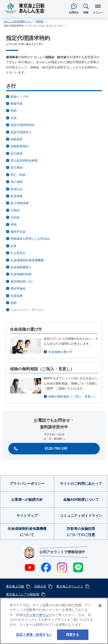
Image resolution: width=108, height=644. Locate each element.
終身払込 (17, 189)
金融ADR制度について (81, 499)
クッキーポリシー (39, 615)
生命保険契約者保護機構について (27, 532)
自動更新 (17, 139)
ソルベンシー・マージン (27, 310)
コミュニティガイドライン (81, 515)
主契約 (15, 210)
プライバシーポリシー (27, 483)
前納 (14, 303)
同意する (72, 634)
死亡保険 (17, 182)
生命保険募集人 (21, 267)
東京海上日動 (15, 586)
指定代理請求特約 (23, 125)
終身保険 (17, 196)
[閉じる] (99, 605)
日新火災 (40, 586)
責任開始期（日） (23, 281)
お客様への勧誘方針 (27, 499)
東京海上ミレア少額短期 (22, 594)
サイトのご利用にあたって (81, 483)
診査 (14, 246)
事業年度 (17, 103)
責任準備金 (18, 288)
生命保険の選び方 (60, 352)
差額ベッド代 (20, 96)
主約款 (15, 217)
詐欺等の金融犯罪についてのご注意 (81, 532)
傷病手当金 (18, 231)
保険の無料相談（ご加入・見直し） (72, 396)
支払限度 (17, 153)
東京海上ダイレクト (69, 586)
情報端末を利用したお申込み (30, 238)
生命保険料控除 (21, 274)
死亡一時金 (18, 175)
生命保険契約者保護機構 (27, 260)
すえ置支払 (18, 253)
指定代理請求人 (21, 132)
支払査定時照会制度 (24, 160)
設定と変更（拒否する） (34, 634)
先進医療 (17, 296)
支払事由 (17, 167)
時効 (14, 110)
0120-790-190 (56, 448)
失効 (14, 118)
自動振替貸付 (20, 146)
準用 (14, 224)
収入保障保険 (20, 203)
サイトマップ (27, 515)
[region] (54, 621)
